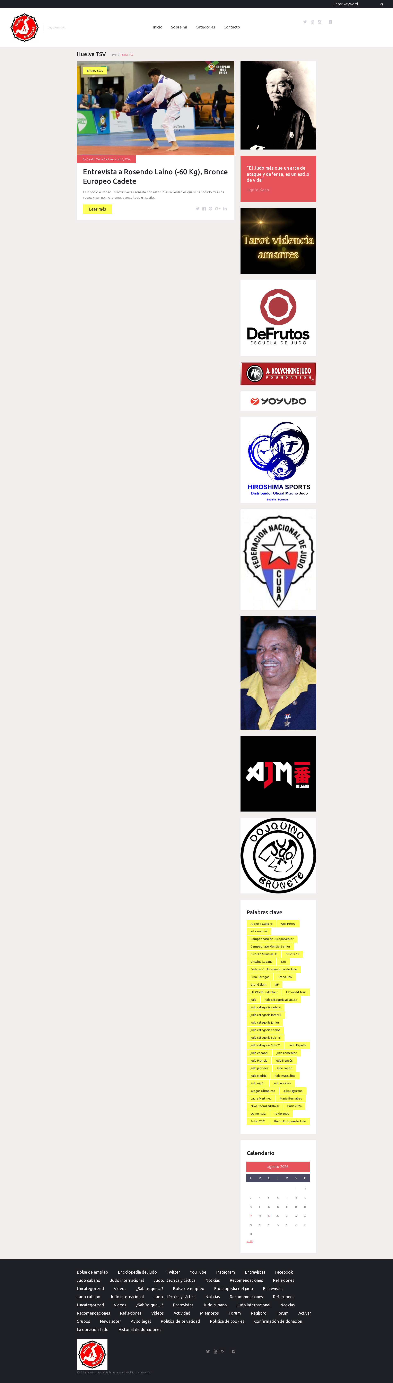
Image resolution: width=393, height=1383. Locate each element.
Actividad (182, 1313)
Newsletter (110, 1321)
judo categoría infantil (266, 1015)
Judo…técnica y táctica (174, 1280)
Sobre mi (179, 27)
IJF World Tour (296, 992)
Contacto (232, 27)
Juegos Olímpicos (263, 1091)
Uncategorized (90, 1288)
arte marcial (259, 931)
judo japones (259, 1068)
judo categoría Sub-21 (266, 1045)
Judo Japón (284, 1068)
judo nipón (258, 1083)
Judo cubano (88, 1280)
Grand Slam (259, 984)
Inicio (158, 27)
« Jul (250, 1241)
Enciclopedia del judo (137, 1272)
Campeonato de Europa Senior (272, 939)
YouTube (198, 1272)
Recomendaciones (246, 1280)
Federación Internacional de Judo (274, 969)
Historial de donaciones (139, 1329)
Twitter (173, 1272)
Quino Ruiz (258, 1113)
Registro (259, 1313)
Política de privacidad (180, 1321)
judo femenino (287, 1053)
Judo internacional (127, 1280)
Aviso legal (141, 1321)
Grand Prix (285, 977)
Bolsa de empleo (92, 1272)
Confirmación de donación (278, 1321)
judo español (259, 1053)
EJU (283, 961)
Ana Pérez (288, 923)
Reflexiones (283, 1280)
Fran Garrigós (260, 977)
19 (269, 1216)
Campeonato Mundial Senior (270, 946)
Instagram (225, 1272)
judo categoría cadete (266, 1007)
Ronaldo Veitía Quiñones (100, 159)
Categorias (205, 27)
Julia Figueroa (293, 1091)
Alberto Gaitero (262, 923)
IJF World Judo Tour (264, 992)
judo (253, 999)
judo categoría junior (265, 1022)
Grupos (83, 1321)
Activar (304, 1313)
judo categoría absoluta (281, 999)
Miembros (209, 1313)
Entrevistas (95, 70)
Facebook (284, 1272)
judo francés (284, 1060)
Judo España (297, 1045)
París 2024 (294, 1106)
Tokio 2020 (281, 1113)
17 (251, 1216)
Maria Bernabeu (291, 1098)
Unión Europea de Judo (290, 1121)
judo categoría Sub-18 (266, 1037)
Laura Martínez (261, 1098)
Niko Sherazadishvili (265, 1106)
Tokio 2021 (258, 1121)
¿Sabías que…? (149, 1288)
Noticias (212, 1280)
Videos (120, 1288)
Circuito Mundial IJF (264, 954)
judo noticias (282, 1083)
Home (113, 55)
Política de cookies (227, 1321)
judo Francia (259, 1060)
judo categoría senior (265, 1030)
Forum (235, 1313)
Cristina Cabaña (261, 961)
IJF (277, 984)
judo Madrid (259, 1075)
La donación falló (92, 1329)
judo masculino (285, 1075)
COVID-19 (292, 954)
